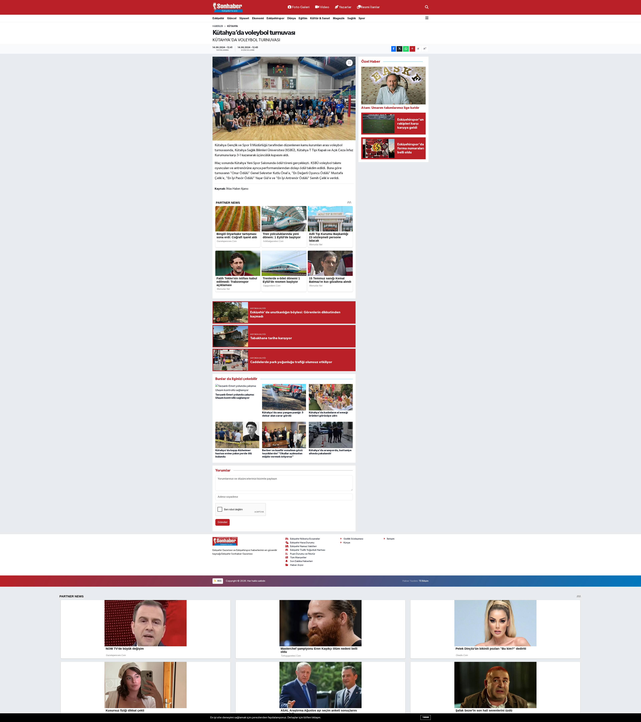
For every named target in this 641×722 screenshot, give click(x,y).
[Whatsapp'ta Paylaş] (406, 49)
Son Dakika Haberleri (301, 561)
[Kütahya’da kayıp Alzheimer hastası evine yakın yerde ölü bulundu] (237, 434)
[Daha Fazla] (412, 49)
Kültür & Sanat (320, 18)
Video (324, 7)
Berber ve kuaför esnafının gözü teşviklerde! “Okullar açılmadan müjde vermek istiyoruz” (282, 453)
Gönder (223, 522)
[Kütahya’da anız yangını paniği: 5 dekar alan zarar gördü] (284, 397)
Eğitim (303, 18)
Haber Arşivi (296, 565)
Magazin (339, 18)
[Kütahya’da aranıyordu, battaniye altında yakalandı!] (331, 434)
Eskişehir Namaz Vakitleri (303, 546)
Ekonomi (258, 18)
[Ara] (427, 7)
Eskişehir (218, 18)
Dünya (291, 18)
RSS (219, 581)
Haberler (217, 26)
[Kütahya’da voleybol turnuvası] (284, 99)
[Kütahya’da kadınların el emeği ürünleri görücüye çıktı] (331, 397)
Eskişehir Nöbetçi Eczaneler (305, 539)
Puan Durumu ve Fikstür (302, 554)
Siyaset (244, 18)
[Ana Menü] (427, 18)
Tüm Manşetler (298, 557)
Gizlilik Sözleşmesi (353, 539)
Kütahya (232, 26)
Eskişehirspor (275, 18)
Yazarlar (345, 7)
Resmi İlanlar (370, 7)
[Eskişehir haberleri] (227, 7)
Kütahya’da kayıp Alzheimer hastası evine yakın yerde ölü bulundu (233, 453)
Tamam (425, 717)
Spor (362, 18)
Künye (347, 542)
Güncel (232, 18)
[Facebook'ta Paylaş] (393, 49)
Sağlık (351, 18)
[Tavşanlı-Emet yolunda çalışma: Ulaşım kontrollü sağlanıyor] (237, 388)
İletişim (390, 539)
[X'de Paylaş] (399, 49)
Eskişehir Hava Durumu (302, 542)
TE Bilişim (424, 581)
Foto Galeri (300, 7)
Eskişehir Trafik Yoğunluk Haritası (307, 550)
